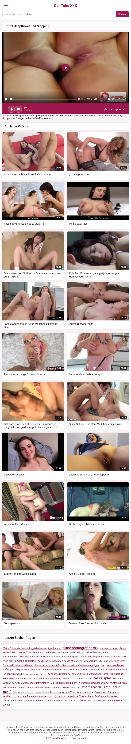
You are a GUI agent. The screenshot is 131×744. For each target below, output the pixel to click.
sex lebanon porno (109, 648)
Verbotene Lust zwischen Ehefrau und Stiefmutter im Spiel (41, 700)
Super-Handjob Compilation (20, 573)
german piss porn (79, 174)
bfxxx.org (63, 738)
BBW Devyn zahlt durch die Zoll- (87, 524)
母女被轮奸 (59, 696)
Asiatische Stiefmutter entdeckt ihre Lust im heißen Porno (78, 674)
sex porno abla (22, 669)
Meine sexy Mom (78, 223)
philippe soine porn (66, 682)
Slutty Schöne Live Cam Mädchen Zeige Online (96, 424)
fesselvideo (100, 692)
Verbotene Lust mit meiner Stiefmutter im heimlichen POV (43, 692)
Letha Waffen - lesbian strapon (86, 374)
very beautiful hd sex (15, 524)
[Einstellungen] (113, 99)
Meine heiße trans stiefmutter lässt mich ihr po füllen (59, 669)
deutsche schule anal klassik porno (89, 474)
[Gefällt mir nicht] (18, 109)
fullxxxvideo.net (78, 738)
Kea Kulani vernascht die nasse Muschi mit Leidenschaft (67, 661)
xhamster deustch (96, 687)
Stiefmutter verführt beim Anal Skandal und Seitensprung (49, 656)
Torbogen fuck (12, 623)
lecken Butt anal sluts (81, 324)
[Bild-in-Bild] (119, 99)
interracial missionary (36, 674)
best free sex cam (14, 474)
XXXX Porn (51, 738)
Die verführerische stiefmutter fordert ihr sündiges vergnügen (67, 665)
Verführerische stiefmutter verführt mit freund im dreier (62, 678)
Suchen (122, 14)
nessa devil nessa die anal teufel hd (24, 223)
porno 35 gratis (84, 692)
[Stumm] (95, 99)
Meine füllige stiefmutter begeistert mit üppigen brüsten (32, 648)
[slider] (43, 99)
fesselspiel (102, 678)
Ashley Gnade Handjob (82, 573)
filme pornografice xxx (80, 648)
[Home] (65, 6)
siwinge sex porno (25, 660)
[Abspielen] (6, 99)
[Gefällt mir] (11, 109)
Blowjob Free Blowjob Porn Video (88, 623)
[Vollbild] (124, 99)
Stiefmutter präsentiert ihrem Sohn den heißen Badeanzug (49, 687)
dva (102, 665)
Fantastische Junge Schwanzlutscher (25, 374)
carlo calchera (23, 678)
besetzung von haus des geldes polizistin (27, 174)
